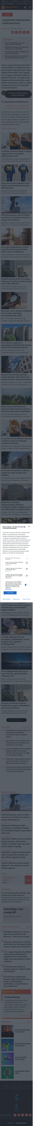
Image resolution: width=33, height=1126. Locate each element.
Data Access (16, 599)
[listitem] (16, 558)
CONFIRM (10, 593)
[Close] (29, 527)
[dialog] (16, 563)
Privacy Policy (26, 599)
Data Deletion (6, 599)
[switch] (26, 563)
